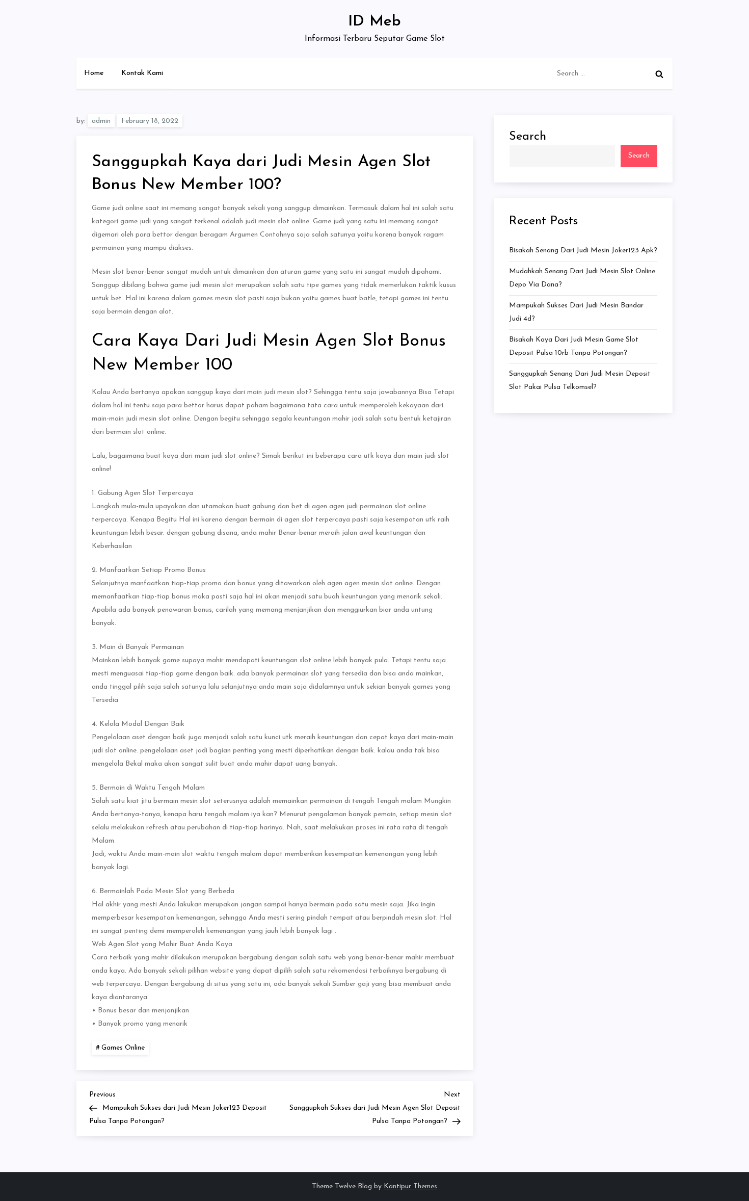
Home (94, 73)
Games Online (123, 1048)
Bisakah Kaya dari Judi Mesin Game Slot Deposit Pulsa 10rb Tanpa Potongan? (573, 346)
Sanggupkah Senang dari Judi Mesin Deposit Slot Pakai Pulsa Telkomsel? (580, 380)
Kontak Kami (142, 73)
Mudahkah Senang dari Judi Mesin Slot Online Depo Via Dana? (582, 278)
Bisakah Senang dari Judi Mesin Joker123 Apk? (583, 250)
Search (527, 136)
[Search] (659, 74)
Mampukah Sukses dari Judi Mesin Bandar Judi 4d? (576, 312)
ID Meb (374, 22)
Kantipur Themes (410, 1186)
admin (101, 121)
